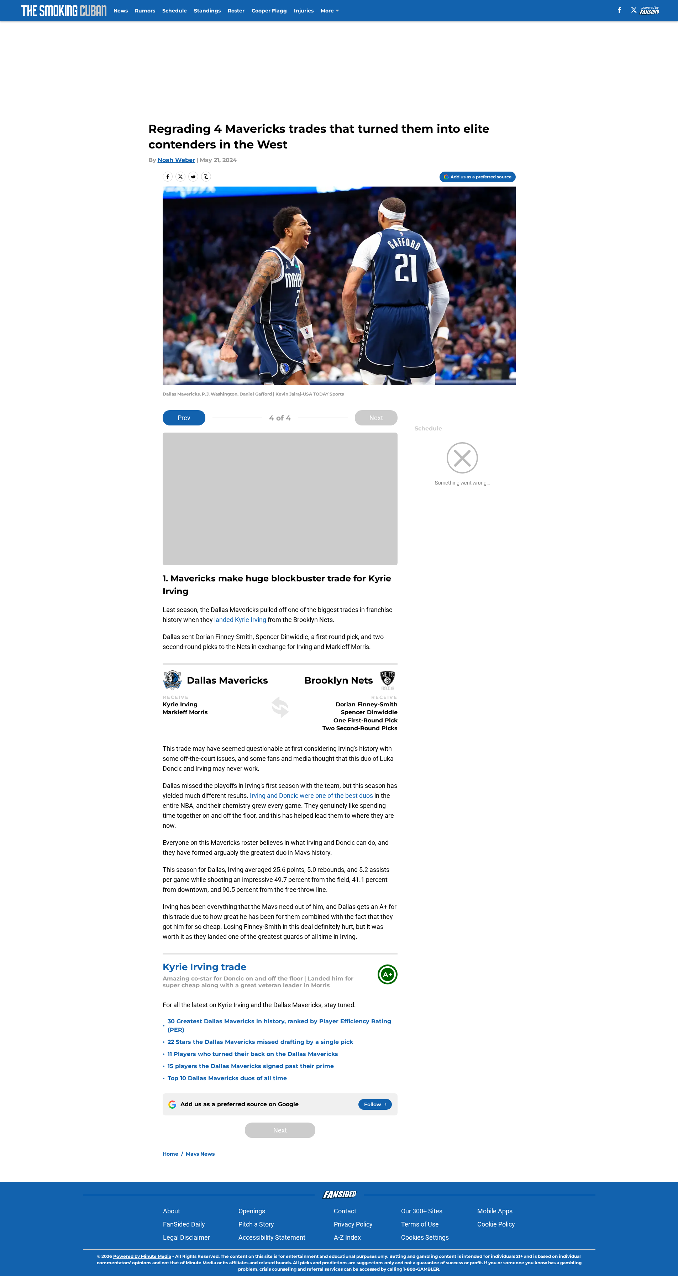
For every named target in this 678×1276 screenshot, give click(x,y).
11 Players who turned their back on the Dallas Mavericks (253, 1054)
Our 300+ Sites (421, 1211)
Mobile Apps (495, 1211)
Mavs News (200, 1154)
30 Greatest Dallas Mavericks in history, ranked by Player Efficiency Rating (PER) (279, 1025)
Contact (345, 1211)
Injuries (304, 10)
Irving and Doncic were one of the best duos (312, 795)
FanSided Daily (184, 1224)
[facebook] (619, 10)
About (171, 1211)
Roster (236, 10)
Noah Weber (176, 160)
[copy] (206, 177)
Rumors (145, 10)
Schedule (174, 10)
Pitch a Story (256, 1224)
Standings (207, 10)
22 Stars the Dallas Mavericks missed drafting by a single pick (260, 1042)
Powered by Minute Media (142, 1256)
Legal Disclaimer (186, 1237)
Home (170, 1154)
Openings (251, 1211)
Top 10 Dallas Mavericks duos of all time (227, 1078)
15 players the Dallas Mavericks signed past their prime (251, 1066)
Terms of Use (420, 1224)
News (121, 10)
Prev (184, 418)
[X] (634, 10)
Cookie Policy (496, 1224)
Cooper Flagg (269, 10)
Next (376, 418)
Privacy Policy (353, 1224)
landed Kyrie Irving (240, 619)
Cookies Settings (425, 1237)
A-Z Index (347, 1237)
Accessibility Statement (271, 1237)
